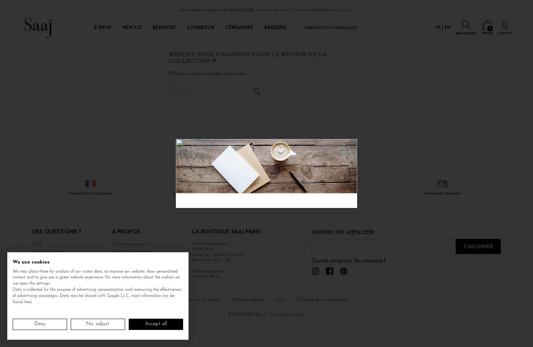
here (28, 302)
